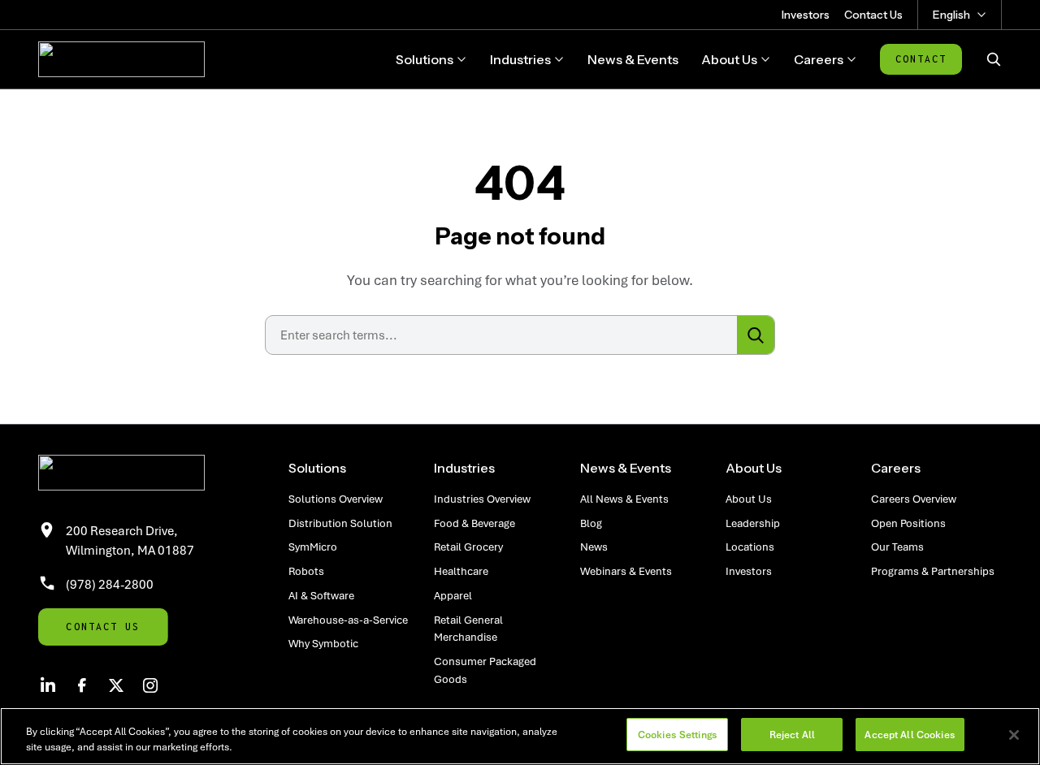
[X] (116, 685)
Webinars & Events (626, 571)
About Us (754, 468)
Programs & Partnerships (932, 571)
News (594, 546)
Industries (464, 468)
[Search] (994, 59)
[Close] (1014, 735)
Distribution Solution (340, 523)
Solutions (317, 468)
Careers (896, 468)
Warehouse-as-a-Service (348, 619)
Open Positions (908, 523)
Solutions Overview (335, 498)
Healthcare (461, 571)
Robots (306, 571)
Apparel (453, 595)
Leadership (753, 523)
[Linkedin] (48, 685)
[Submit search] (755, 334)
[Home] (121, 59)
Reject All (792, 734)
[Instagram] (150, 685)
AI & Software (321, 595)
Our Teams (897, 546)
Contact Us (873, 14)
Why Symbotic (323, 643)
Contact (921, 59)
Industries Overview (482, 498)
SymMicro (312, 546)
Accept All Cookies (909, 734)
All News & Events (624, 498)
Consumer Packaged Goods (485, 670)
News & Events (625, 468)
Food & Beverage (474, 523)
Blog (591, 523)
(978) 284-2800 (110, 584)
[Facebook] (82, 685)
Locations (750, 546)
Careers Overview (913, 498)
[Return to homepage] (144, 473)
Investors (806, 14)
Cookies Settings (677, 734)
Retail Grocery (468, 546)
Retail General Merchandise (468, 628)
